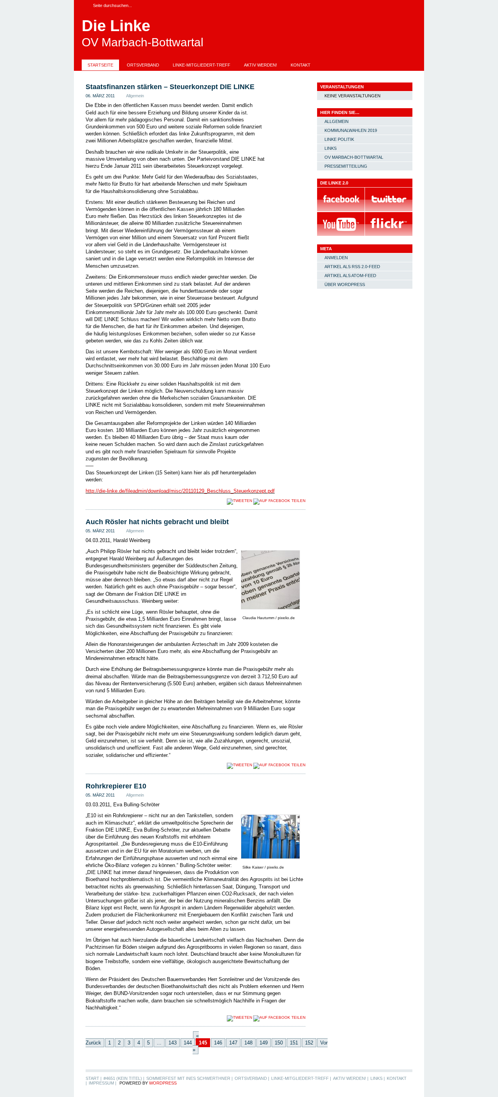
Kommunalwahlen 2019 (350, 130)
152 (309, 1043)
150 (279, 1043)
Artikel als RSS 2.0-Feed (352, 266)
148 (248, 1043)
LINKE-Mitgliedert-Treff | (301, 1078)
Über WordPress (344, 284)
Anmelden (336, 257)
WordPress (163, 1083)
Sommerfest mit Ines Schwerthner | (189, 1078)
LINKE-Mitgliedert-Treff (201, 65)
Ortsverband (143, 65)
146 (218, 1043)
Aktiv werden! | (350, 1078)
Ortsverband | (252, 1078)
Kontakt (300, 65)
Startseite (100, 65)
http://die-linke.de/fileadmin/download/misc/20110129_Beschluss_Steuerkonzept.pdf (180, 491)
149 (264, 1043)
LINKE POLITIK (339, 139)
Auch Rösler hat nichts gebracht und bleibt (157, 522)
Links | (377, 1078)
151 (294, 1043)
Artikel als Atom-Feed (350, 275)
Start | (94, 1078)
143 (172, 1043)
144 (188, 1043)
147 (233, 1043)
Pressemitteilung (345, 166)
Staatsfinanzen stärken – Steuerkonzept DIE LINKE (170, 87)
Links (330, 148)
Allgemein (135, 95)
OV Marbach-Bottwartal (353, 157)
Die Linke (116, 25)
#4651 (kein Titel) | (123, 1078)
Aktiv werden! (260, 65)
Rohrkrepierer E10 (116, 786)
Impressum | (102, 1083)
